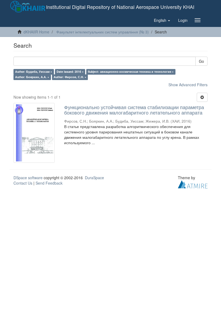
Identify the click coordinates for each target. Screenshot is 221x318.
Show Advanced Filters (188, 84)
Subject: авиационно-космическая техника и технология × (131, 72)
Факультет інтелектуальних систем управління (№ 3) (102, 31)
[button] (162, 20)
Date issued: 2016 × (70, 72)
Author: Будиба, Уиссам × (33, 72)
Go (201, 61)
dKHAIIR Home (36, 31)
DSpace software (28, 177)
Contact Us (22, 183)
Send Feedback (49, 183)
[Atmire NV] (193, 183)
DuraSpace (94, 177)
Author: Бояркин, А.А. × (32, 77)
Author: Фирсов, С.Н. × (70, 77)
